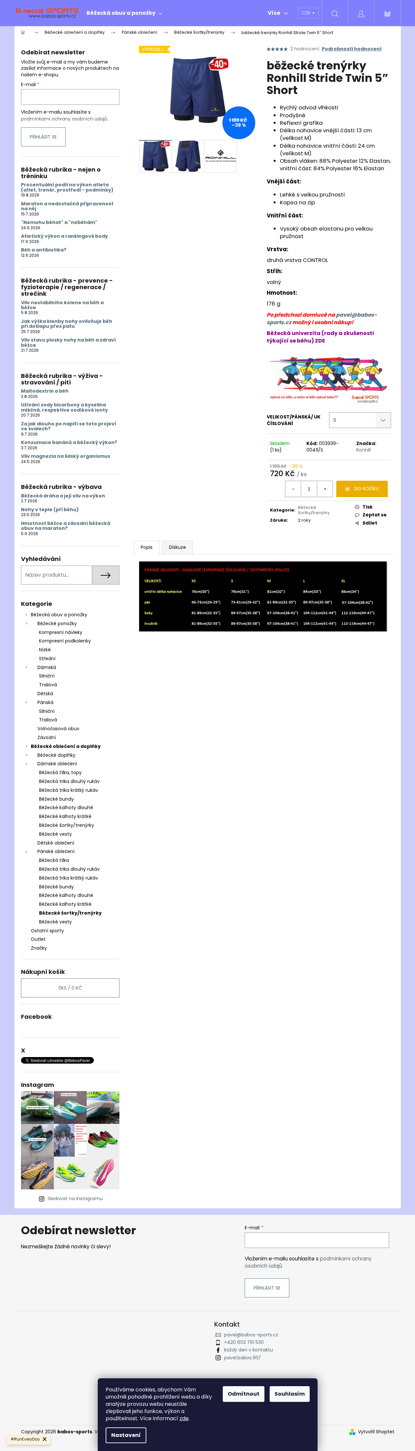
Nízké (45, 649)
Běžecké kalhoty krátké (65, 816)
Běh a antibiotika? (43, 250)
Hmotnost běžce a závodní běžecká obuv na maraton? (65, 526)
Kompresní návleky (60, 632)
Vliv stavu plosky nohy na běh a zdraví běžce (68, 343)
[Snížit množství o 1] (293, 489)
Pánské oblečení (55, 851)
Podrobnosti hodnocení (352, 49)
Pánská (45, 702)
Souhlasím (290, 1394)
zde (184, 1418)
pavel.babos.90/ (242, 1357)
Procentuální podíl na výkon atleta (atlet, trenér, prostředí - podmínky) (67, 187)
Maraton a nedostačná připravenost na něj (67, 206)
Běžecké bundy (56, 799)
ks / (70, 988)
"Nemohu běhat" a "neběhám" (59, 222)
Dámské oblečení (57, 763)
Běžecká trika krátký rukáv (68, 790)
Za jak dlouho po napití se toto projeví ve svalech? (68, 426)
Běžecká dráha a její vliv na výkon (63, 495)
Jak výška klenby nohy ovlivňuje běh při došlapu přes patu (66, 324)
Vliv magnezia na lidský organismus (65, 456)
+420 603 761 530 (244, 1342)
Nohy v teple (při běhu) (50, 509)
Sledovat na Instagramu (75, 1198)
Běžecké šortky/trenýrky (66, 825)
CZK (306, 12)
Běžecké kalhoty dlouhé (66, 807)
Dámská (46, 667)
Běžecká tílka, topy (60, 772)
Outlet (38, 939)
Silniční (46, 676)
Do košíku (366, 488)
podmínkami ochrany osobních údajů (64, 119)
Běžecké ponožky (57, 623)
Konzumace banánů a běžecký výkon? (69, 442)
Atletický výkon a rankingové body (64, 236)
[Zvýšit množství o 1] (325, 489)
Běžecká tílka (54, 860)
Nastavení (126, 1435)
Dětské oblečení (55, 843)
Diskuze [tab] (177, 547)
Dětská (45, 693)
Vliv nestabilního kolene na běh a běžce (62, 305)
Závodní (46, 737)
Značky (39, 948)
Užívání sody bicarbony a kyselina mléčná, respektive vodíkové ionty (64, 407)
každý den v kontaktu (248, 1350)
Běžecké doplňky (56, 755)
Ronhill (363, 450)
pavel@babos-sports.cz (251, 1334)
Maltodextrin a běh (45, 391)
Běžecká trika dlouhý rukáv (69, 781)
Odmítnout (243, 1394)
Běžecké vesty (55, 834)
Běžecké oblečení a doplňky (66, 746)
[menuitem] (124, 13)
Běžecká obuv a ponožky (59, 614)
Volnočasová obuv (58, 728)
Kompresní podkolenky (65, 641)
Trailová (48, 684)
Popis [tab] (147, 547)
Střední (47, 658)
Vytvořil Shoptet (376, 1432)
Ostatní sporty (47, 930)
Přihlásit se (43, 137)
